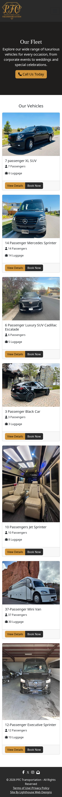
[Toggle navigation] (55, 10)
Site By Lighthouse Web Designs (31, 792)
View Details (15, 186)
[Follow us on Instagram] (28, 772)
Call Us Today (33, 74)
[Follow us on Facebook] (23, 772)
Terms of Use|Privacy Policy (31, 788)
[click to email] (38, 772)
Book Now (34, 186)
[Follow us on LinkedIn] (32, 772)
